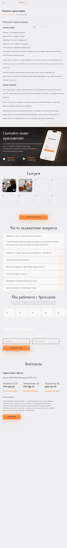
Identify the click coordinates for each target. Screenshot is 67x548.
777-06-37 (8, 386)
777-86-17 (28, 386)
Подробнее (12, 416)
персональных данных (27, 351)
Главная (4, 14)
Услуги (11, 14)
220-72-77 (50, 386)
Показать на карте (10, 391)
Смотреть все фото (33, 217)
